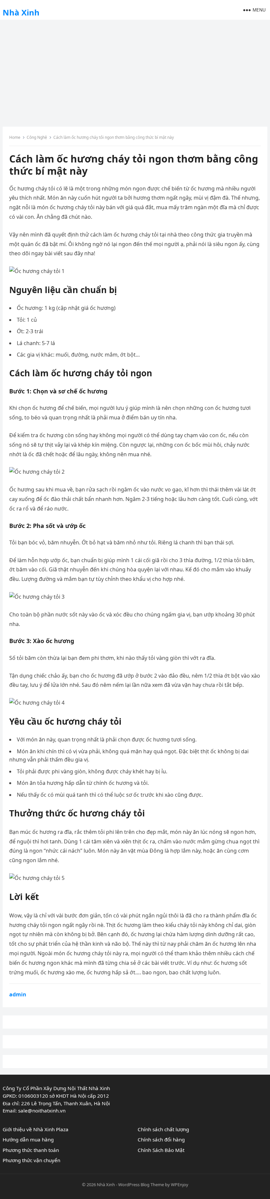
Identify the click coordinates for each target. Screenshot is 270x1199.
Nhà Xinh (21, 12)
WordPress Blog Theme (141, 1184)
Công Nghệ (37, 137)
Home (14, 137)
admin (17, 994)
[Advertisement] (135, 71)
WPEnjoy (179, 1184)
